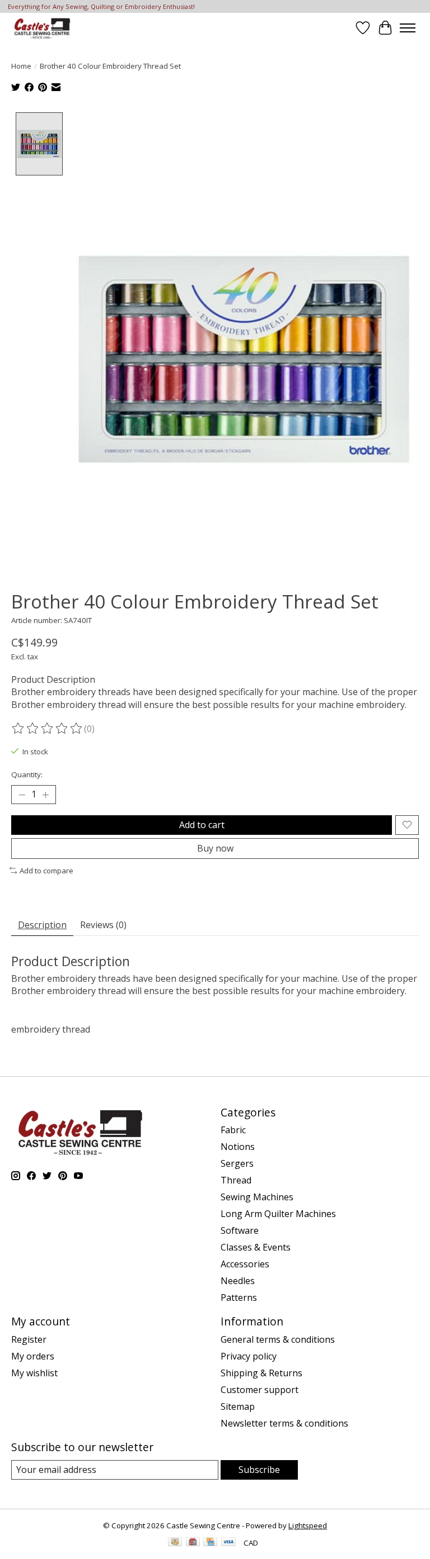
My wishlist (34, 1373)
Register (28, 1339)
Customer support (259, 1390)
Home (21, 66)
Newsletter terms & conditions (284, 1423)
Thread (236, 1180)
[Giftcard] (193, 1542)
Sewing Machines (257, 1197)
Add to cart (202, 825)
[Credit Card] (210, 1542)
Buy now (215, 848)
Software (240, 1230)
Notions (238, 1146)
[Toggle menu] (407, 28)
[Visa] (228, 1542)
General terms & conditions (278, 1339)
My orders (32, 1356)
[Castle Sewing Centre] (42, 27)
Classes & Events (256, 1247)
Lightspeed (307, 1525)
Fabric (233, 1130)
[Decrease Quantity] (22, 794)
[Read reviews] (47, 728)
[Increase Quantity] (45, 794)
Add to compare (46, 871)
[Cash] (175, 1542)
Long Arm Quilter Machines (278, 1214)
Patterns (239, 1297)
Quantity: (27, 774)
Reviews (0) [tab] (103, 925)
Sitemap (238, 1406)
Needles (238, 1281)
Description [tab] (42, 925)
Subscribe (259, 1469)
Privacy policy (249, 1356)
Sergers (237, 1163)
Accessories (245, 1264)
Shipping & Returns (261, 1373)
